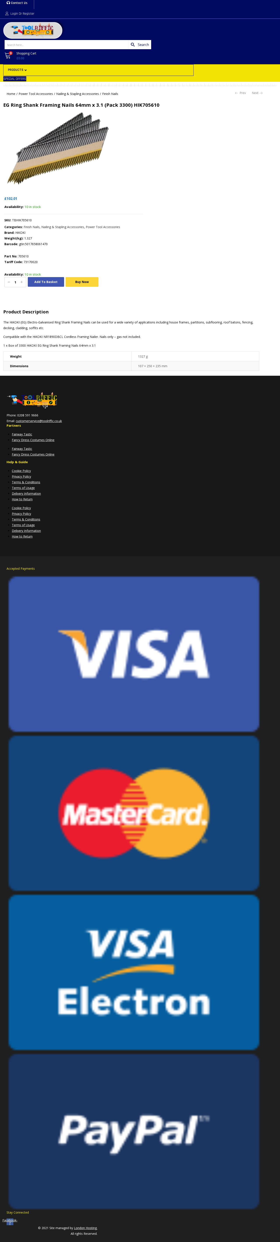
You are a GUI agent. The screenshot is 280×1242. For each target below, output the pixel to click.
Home (11, 94)
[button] (19, 56)
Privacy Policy (21, 476)
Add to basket (46, 282)
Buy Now (82, 282)
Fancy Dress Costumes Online (33, 440)
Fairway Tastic (22, 434)
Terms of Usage (23, 488)
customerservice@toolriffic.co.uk (39, 421)
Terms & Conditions (26, 482)
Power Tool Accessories (36, 94)
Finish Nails (110, 94)
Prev (243, 93)
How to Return (22, 499)
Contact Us (18, 3)
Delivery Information (26, 493)
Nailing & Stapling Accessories (77, 94)
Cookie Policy (21, 471)
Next (255, 93)
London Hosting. (85, 1228)
